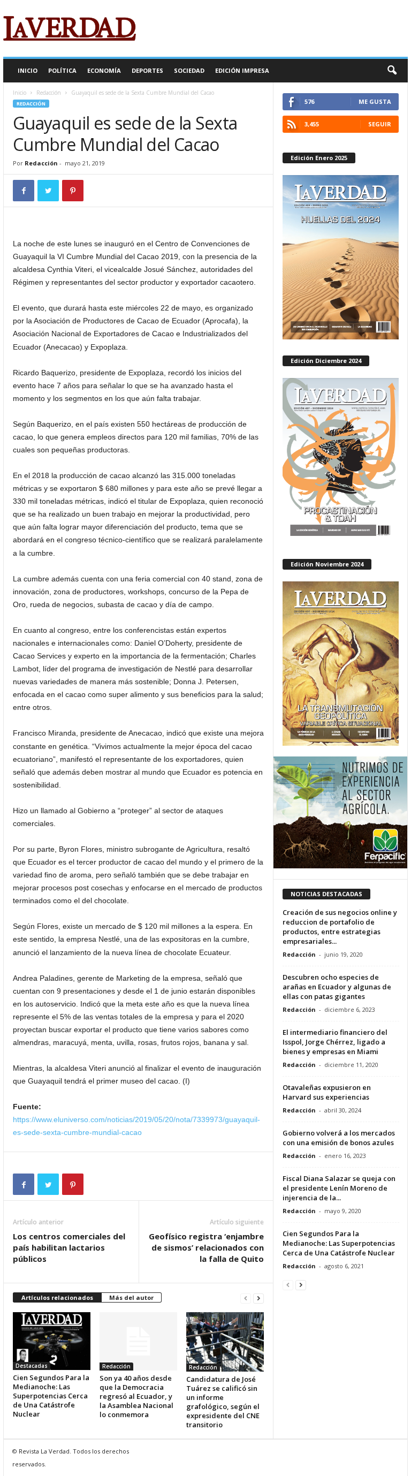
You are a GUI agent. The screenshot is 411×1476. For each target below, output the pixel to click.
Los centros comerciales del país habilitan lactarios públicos (69, 1247)
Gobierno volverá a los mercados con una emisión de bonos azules (339, 1137)
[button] (392, 70)
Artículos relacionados (57, 1297)
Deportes (147, 70)
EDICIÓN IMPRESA (242, 70)
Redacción (48, 92)
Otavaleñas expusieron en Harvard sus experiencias (327, 1092)
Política (62, 70)
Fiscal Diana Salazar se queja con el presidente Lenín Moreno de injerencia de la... (339, 1188)
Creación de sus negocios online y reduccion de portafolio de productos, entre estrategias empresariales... (340, 926)
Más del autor (131, 1297)
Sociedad (189, 70)
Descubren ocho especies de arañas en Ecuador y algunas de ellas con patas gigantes (337, 986)
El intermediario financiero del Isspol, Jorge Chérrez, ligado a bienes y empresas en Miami (335, 1041)
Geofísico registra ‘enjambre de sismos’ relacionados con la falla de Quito (206, 1247)
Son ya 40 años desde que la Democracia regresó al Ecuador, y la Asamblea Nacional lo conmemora (136, 1396)
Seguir (379, 124)
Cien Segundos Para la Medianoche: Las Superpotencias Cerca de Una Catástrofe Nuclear (51, 1396)
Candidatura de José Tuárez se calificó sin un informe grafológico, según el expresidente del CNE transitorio (223, 1401)
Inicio (27, 70)
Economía (104, 70)
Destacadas (32, 1365)
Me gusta (375, 101)
